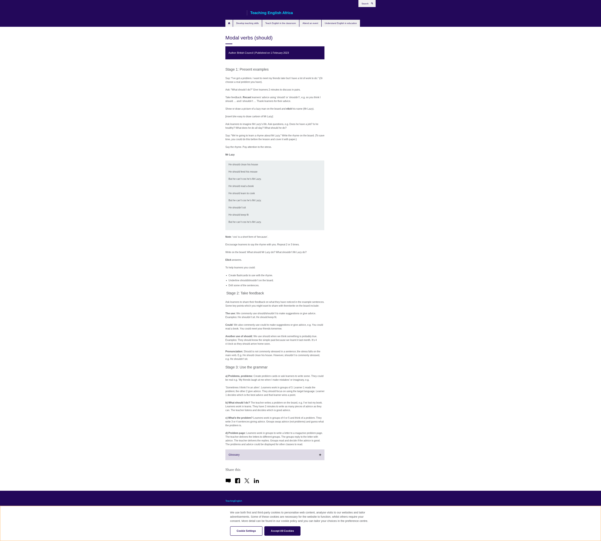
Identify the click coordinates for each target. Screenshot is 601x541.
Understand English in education (341, 23)
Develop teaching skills (247, 23)
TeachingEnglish (233, 501)
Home (229, 23)
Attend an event (310, 23)
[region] (300, 523)
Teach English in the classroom (280, 23)
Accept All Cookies (282, 531)
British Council (234, 13)
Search (374, 4)
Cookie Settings (246, 531)
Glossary (241, 456)
